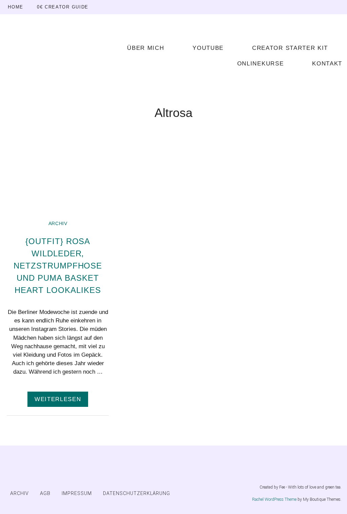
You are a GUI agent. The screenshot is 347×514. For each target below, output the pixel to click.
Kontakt (327, 63)
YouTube (208, 48)
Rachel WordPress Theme (274, 499)
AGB (45, 493)
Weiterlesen (58, 399)
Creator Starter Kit (290, 48)
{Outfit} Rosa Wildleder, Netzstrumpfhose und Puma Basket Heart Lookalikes (58, 266)
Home (15, 6)
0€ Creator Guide (62, 6)
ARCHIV (57, 223)
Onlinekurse (260, 63)
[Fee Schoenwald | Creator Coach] (53, 55)
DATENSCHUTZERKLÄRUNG (136, 493)
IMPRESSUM (77, 493)
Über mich (145, 48)
